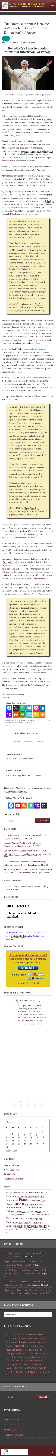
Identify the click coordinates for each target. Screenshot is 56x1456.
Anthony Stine (26, 1005)
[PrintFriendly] (29, 714)
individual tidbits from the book (16, 144)
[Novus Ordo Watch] (25, 5)
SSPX (44, 1225)
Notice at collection (8, 1454)
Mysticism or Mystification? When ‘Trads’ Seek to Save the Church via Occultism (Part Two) (28, 871)
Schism (19, 1225)
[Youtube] (18, 806)
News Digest (30, 1218)
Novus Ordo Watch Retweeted (29, 1000)
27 (25, 1143)
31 (7, 1146)
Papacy (21, 723)
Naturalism (38, 1214)
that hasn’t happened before (36, 578)
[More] (42, 714)
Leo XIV (9, 1215)
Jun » (15, 1150)
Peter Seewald (28, 723)
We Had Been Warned (13, 1178)
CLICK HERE (12, 889)
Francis (24, 1199)
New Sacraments (18, 1218)
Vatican (30, 1229)
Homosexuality (30, 1204)
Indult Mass (24, 1208)
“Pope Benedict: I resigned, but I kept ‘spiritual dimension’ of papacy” (28, 511)
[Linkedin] (42, 708)
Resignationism (9, 725)
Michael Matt (29, 1215)
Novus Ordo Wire (11, 720)
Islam (17, 1211)
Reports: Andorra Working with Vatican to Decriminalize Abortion (22, 844)
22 (37, 1140)
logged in (21, 775)
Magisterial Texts (11, 1165)
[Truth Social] (9, 714)
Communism (30, 1196)
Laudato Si (45, 1211)
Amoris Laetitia (19, 1192)
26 (19, 1143)
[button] (8, 38)
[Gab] (22, 708)
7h (36, 1005)
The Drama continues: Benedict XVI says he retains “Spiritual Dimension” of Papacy (27, 28)
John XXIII (31, 1211)
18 (13, 1140)
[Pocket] (36, 708)
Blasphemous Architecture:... (28, 733)
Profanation (36, 1222)
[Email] (22, 714)
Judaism (38, 1211)
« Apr (8, 1150)
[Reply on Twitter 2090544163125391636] (19, 1017)
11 (13, 1137)
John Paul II (23, 1211)
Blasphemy (12, 1196)
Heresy (17, 1203)
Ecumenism (12, 1200)
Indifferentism (13, 1207)
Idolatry (41, 1204)
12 (19, 1137)
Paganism (39, 1218)
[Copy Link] (36, 714)
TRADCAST (9, 1174)
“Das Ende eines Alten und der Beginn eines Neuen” (26, 306)
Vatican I (38, 1230)
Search (43, 820)
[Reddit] (16, 714)
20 (25, 1140)
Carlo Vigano (22, 1196)
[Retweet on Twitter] (18, 1000)
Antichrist (30, 1192)
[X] (16, 708)
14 (31, 1137)
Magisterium (18, 1214)
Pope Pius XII (26, 1222)
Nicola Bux (15, 723)
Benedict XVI (25, 720)
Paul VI (18, 1222)
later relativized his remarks (40, 336)
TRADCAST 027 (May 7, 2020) (27, 741)
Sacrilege (10, 1225)
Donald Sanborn (40, 1196)
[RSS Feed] (24, 806)
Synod (13, 1229)
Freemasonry (36, 1200)
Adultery (9, 1192)
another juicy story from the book (37, 166)
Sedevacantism (32, 1225)
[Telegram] (29, 708)
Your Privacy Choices (17, 1450)
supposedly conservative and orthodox (37, 151)
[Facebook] (9, 708)
